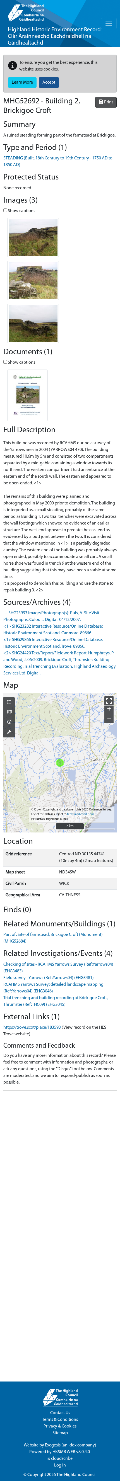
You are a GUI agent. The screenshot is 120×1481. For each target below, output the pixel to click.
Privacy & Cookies (60, 1426)
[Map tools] (9, 732)
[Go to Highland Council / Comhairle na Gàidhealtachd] (26, 11)
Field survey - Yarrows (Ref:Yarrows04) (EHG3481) (48, 978)
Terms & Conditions (60, 1419)
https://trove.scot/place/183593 (32, 1027)
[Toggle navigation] (109, 23)
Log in (60, 1465)
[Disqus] (60, 1164)
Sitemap (60, 1433)
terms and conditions (80, 814)
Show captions (21, 211)
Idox (72, 1445)
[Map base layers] (9, 712)
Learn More (22, 82)
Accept (48, 82)
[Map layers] (9, 703)
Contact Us (60, 1413)
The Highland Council (76, 1475)
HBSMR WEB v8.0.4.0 (71, 1452)
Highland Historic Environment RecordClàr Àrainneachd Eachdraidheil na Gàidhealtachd (54, 36)
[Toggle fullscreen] (109, 700)
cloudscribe (62, 1458)
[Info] (9, 722)
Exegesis (53, 1445)
